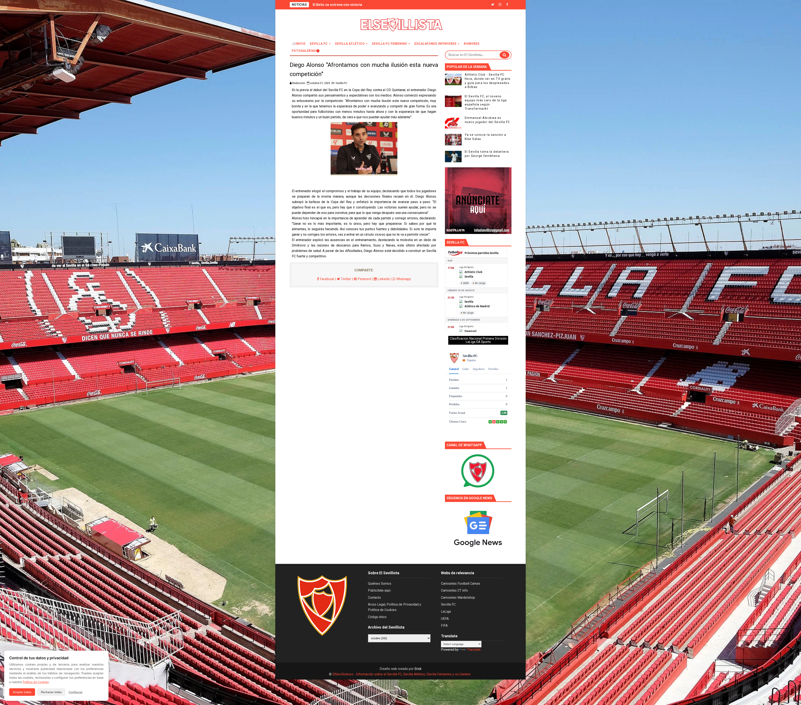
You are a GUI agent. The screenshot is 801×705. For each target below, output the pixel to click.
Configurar (76, 692)
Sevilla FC (319, 43)
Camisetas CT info (454, 590)
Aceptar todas (22, 692)
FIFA (444, 626)
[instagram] (500, 4)
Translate (474, 650)
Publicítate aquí (379, 590)
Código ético (377, 617)
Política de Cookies (36, 682)
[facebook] (507, 4)
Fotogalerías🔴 (306, 50)
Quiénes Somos (379, 584)
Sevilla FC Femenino (389, 43)
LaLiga (446, 612)
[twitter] (493, 4)
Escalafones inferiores (435, 43)
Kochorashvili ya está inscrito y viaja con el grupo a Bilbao (358, 5)
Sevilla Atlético (350, 43)
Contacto (374, 598)
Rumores (472, 43)
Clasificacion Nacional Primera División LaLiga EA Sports (478, 340)
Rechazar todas (51, 692)
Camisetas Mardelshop (458, 598)
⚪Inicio (299, 43)
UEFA (445, 619)
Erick (418, 669)
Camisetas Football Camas (460, 584)
